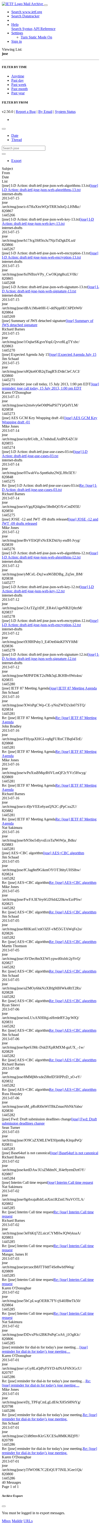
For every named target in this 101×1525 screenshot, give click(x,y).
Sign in (16, 41)
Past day (17, 80)
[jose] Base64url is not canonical (74, 1153)
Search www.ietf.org (26, 12)
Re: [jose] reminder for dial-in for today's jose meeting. (49, 1417)
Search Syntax (22, 29)
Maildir (17, 1521)
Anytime (17, 76)
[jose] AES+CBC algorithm (63, 853)
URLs (28, 1521)
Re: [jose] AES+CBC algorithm (72, 883)
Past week (18, 85)
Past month (19, 89)
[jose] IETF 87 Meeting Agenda (73, 688)
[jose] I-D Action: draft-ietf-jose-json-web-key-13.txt (48, 221)
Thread (16, 140)
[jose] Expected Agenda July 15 (72, 354)
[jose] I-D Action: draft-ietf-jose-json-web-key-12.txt (48, 589)
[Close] (4, 1506)
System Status (65, 112)
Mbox (6, 1521)
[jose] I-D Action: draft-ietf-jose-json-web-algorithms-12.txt (50, 555)
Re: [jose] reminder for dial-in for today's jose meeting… (46, 1383)
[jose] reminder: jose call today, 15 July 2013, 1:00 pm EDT (50, 386)
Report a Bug (26, 112)
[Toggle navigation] (46, 5)
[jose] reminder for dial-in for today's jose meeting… (45, 1349)
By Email (45, 112)
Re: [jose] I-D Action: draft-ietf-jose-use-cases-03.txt (49, 487)
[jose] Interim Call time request (70, 1182)
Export (16, 161)
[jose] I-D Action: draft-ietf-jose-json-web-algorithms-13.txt (50, 188)
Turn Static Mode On (36, 37)
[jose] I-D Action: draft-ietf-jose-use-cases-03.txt (45, 454)
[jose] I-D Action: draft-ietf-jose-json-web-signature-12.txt (50, 656)
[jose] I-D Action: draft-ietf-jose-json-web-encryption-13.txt (50, 255)
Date (14, 136)
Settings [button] (17, 33)
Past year (18, 93)
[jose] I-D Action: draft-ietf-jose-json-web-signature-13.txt (50, 289)
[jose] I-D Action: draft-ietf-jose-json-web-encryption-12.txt (50, 623)
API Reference (44, 29)
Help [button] (15, 25)
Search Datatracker (25, 16)
